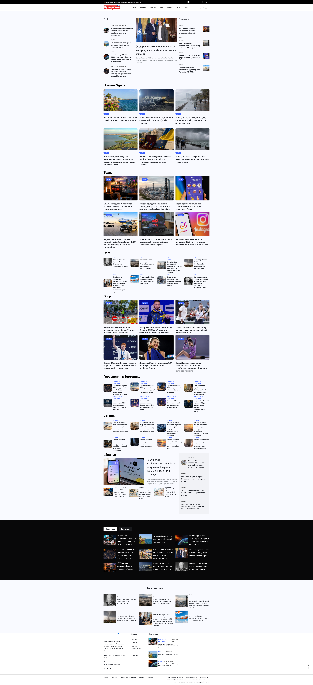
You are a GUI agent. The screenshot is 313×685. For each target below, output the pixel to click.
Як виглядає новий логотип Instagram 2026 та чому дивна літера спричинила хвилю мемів (191, 242)
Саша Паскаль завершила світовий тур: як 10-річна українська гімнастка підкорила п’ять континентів (191, 367)
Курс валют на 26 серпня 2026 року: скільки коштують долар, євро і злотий (120, 492)
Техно (178, 7)
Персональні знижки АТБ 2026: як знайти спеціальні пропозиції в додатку (193, 492)
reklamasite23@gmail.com (112, 664)
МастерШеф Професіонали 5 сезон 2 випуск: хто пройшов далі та (168, 645)
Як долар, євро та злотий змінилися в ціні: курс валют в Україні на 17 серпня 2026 (192, 506)
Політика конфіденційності (137, 647)
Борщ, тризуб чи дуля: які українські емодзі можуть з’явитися (190, 57)
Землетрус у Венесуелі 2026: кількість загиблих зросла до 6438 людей (174, 281)
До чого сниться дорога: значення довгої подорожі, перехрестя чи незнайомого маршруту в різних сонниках (201, 429)
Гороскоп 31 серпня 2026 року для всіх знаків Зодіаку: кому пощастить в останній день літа (120, 390)
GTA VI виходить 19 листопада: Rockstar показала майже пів (187, 30)
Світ (161, 7)
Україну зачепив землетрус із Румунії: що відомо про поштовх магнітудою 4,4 (147, 264)
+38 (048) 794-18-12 (110, 661)
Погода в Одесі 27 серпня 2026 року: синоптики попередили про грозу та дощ (192, 159)
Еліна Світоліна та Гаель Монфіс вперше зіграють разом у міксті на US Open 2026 (191, 330)
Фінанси (153, 7)
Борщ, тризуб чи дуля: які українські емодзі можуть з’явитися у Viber (188, 206)
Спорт (169, 7)
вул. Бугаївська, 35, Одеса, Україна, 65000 (114, 657)
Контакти (135, 655)
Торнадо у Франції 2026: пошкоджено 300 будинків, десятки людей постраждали (201, 264)
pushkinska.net (204, 682)
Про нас (134, 639)
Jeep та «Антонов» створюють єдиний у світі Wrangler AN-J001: (189, 69)
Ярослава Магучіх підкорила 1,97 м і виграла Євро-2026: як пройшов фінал (155, 365)
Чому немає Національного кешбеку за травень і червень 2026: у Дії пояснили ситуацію (161, 467)
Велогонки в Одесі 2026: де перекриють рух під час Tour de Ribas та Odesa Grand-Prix (119, 330)
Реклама (134, 652)
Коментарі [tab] (125, 529)
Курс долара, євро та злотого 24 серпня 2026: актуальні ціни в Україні (170, 492)
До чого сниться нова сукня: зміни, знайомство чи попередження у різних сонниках (201, 444)
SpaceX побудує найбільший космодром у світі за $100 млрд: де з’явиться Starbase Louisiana (155, 206)
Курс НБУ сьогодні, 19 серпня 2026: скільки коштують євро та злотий (193, 479)
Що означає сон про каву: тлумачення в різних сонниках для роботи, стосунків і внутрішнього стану (147, 427)
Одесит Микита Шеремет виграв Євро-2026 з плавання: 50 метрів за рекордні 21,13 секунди (120, 365)
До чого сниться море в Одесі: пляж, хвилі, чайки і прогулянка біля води (174, 444)
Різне (186, 7)
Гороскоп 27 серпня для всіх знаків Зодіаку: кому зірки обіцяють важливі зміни (147, 405)
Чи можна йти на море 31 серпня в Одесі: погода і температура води (121, 45)
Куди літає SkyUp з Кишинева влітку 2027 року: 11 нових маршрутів (199, 618)
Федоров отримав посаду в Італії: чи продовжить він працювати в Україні (156, 50)
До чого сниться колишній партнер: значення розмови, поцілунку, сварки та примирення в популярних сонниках (174, 429)
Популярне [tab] (110, 529)
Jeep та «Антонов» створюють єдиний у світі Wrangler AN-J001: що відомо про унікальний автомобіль (120, 243)
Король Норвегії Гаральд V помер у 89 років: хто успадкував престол (199, 566)
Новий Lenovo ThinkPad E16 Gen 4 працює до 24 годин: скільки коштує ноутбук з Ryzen (155, 242)
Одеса (134, 7)
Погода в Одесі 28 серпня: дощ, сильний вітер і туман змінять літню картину (190, 120)
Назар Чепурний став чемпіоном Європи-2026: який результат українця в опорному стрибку (155, 330)
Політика (143, 7)
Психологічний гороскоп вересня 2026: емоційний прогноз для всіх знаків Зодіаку (200, 390)
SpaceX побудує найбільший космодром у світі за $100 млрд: (189, 45)
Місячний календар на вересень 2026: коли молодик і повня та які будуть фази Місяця (120, 405)
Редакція (134, 642)
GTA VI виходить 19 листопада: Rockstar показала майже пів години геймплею (119, 206)
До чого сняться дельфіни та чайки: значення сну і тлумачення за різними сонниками (120, 427)
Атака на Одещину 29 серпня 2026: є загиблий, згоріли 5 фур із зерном (156, 120)
